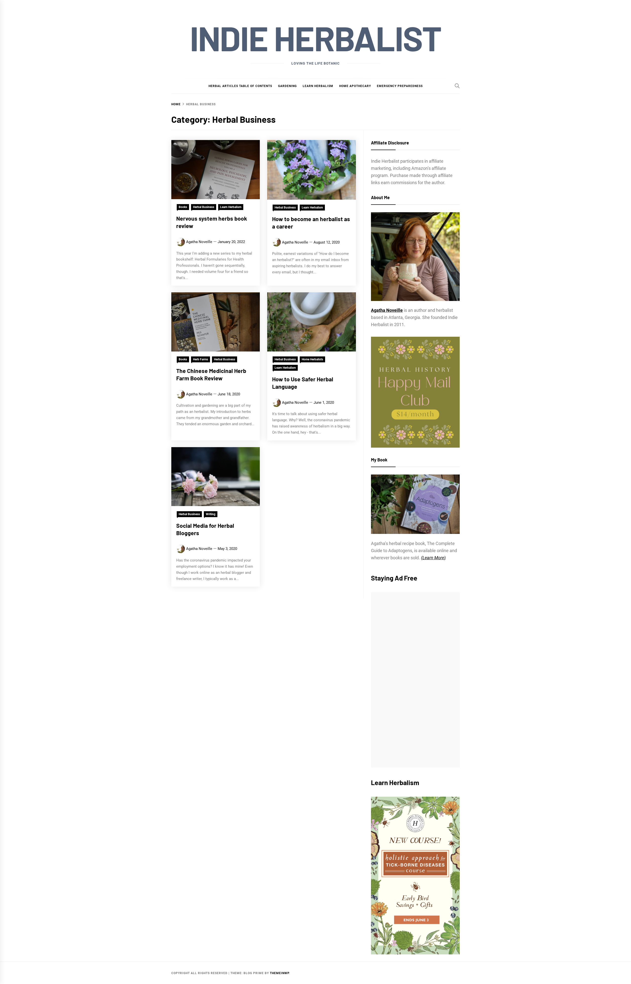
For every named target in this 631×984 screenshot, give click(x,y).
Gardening (287, 86)
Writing (210, 514)
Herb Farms (200, 359)
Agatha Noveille (199, 242)
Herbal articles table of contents (240, 86)
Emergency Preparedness (400, 86)
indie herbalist (315, 37)
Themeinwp (279, 973)
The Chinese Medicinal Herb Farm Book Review (211, 374)
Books (183, 207)
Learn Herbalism (318, 86)
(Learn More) (433, 557)
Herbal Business (203, 207)
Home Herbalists (312, 359)
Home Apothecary (355, 86)
